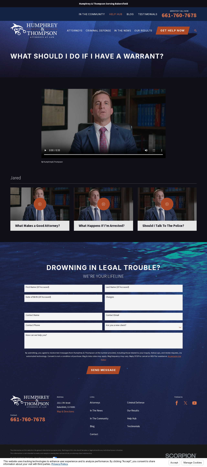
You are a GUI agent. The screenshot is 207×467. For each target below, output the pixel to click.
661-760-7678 (179, 15)
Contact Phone (33, 325)
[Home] (34, 30)
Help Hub (115, 14)
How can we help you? (36, 335)
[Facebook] (176, 403)
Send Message (103, 370)
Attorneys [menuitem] (74, 30)
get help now (172, 30)
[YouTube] (194, 403)
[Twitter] (185, 403)
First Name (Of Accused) (37, 287)
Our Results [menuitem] (143, 30)
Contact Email (112, 315)
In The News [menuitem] (122, 30)
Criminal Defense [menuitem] (98, 30)
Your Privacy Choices (43, 458)
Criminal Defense (135, 402)
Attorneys (95, 402)
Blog (130, 14)
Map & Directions (65, 411)
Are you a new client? (116, 325)
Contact (94, 434)
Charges (110, 297)
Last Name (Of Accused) (117, 287)
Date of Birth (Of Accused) (38, 297)
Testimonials (147, 14)
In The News (96, 410)
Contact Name (32, 315)
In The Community (92, 14)
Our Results (133, 410)
